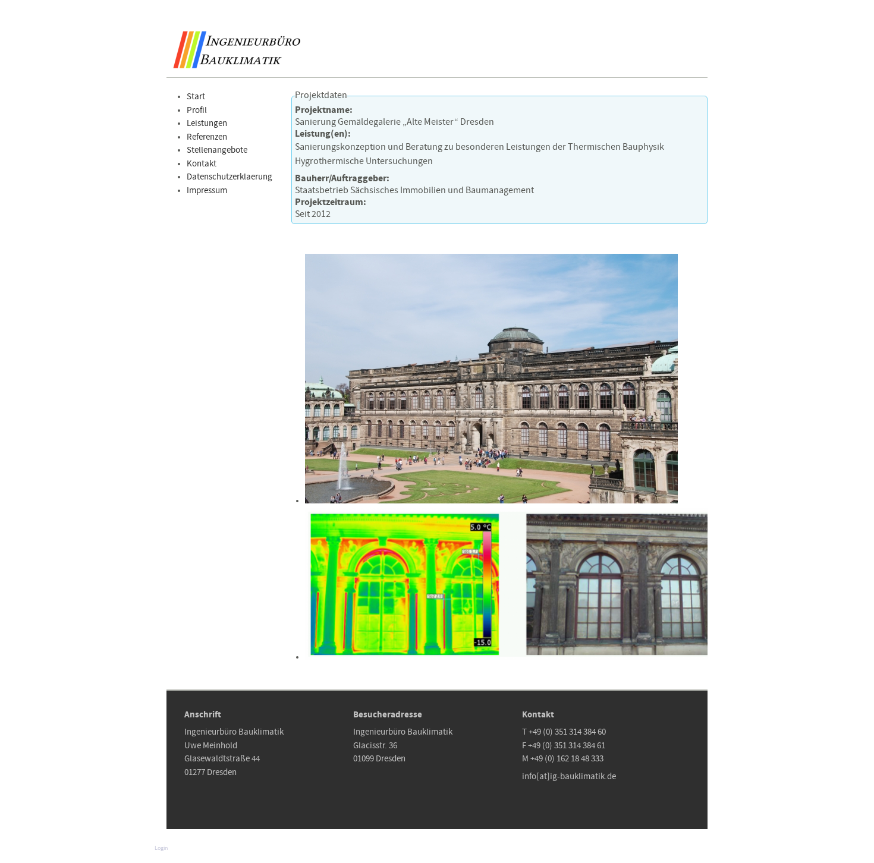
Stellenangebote (217, 150)
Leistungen (207, 123)
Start (196, 97)
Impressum (207, 191)
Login (161, 848)
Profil (197, 110)
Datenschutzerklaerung (229, 177)
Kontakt (201, 164)
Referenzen (207, 137)
